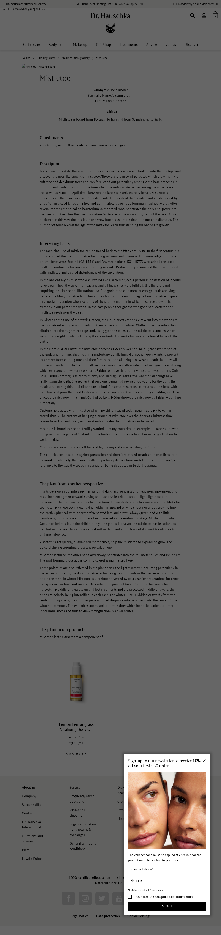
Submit (167, 906)
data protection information (174, 897)
